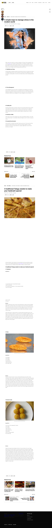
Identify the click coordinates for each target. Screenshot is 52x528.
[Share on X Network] (9, 26)
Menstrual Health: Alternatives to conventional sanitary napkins (29, 167)
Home (5, 16)
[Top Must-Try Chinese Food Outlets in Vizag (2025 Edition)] (19, 484)
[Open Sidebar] (50, 9)
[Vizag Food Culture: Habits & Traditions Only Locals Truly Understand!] (9, 484)
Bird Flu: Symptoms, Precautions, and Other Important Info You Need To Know (14, 499)
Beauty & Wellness (27, 164)
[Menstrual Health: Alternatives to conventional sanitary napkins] (30, 160)
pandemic (9, 63)
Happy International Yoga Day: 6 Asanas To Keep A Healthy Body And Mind (19, 166)
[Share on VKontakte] (12, 26)
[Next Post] (32, 175)
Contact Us (5, 524)
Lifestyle (8, 16)
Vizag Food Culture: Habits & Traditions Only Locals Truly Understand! (9, 490)
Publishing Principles (30, 519)
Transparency (29, 518)
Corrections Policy (29, 516)
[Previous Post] (7, 175)
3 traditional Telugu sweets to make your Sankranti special (13, 176)
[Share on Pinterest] (10, 26)
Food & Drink (11, 174)
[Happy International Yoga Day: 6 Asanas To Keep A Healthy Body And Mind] (19, 160)
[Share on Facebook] (8, 26)
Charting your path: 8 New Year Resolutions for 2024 (8, 166)
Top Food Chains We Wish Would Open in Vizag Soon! (30, 490)
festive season (21, 263)
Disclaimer (14, 524)
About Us (28, 515)
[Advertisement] (26, 9)
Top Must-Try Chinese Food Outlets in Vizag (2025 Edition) (19, 490)
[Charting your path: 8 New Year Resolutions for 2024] (9, 160)
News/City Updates (28, 488)
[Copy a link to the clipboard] (13, 26)
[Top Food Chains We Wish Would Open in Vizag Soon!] (30, 484)
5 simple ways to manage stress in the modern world (25, 499)
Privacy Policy (10, 524)
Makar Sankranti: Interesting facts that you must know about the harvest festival (25, 176)
